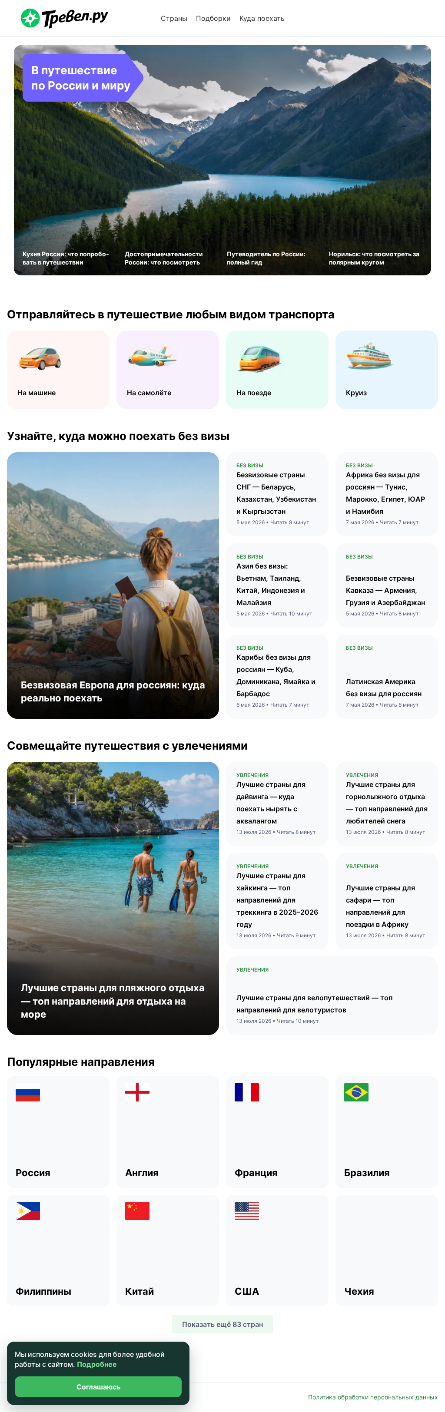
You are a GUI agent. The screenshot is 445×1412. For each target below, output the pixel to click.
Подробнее (97, 1364)
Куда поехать (262, 18)
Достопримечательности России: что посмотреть (164, 258)
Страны (174, 18)
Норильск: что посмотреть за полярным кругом (374, 258)
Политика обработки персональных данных (373, 1397)
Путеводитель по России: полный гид (266, 258)
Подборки (213, 18)
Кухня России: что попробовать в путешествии (66, 258)
